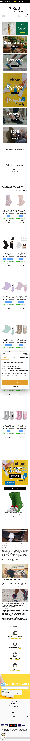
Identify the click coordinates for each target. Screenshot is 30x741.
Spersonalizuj (14, 386)
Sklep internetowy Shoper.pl (15, 739)
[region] (15, 28)
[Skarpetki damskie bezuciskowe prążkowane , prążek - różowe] (21, 415)
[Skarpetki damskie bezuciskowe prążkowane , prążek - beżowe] (21, 329)
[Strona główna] (15, 7)
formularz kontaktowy (16, 705)
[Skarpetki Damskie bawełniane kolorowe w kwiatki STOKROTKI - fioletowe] (8, 200)
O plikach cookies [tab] (23, 357)
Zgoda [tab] (5, 357)
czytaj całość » (24, 563)
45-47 (12, 259)
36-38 (6, 302)
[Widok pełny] (27, 190)
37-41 (8, 216)
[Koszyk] (26, 15)
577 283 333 (16, 703)
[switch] (3, 739)
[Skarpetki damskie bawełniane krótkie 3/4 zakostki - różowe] (21, 286)
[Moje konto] (18, 15)
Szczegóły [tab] (13, 357)
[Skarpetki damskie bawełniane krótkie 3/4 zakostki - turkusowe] (8, 329)
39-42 (10, 302)
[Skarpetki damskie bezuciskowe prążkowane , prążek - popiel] (8, 415)
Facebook (16, 706)
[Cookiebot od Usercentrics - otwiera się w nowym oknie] (22, 354)
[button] (3, 16)
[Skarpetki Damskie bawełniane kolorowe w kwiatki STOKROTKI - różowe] (21, 200)
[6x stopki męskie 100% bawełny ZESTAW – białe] (21, 243)
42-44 (8, 259)
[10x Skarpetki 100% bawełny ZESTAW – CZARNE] (8, 243)
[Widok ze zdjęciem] (24, 190)
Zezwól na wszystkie (15, 382)
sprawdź (15, 476)
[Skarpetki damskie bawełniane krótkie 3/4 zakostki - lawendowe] (8, 286)
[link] (15, 28)
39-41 (5, 259)
